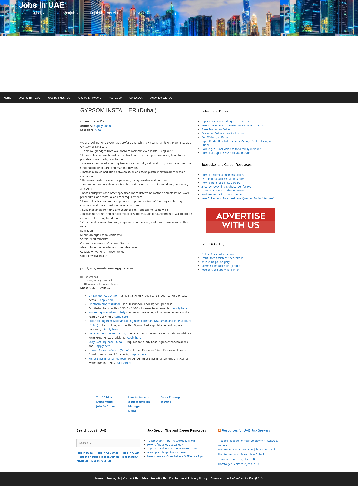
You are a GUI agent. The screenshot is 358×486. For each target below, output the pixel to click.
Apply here (107, 300)
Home (7, 97)
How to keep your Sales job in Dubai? (241, 454)
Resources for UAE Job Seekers (246, 430)
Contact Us (136, 97)
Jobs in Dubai (84, 452)
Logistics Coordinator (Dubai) (107, 333)
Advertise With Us (161, 97)
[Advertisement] (179, 64)
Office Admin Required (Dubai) (101, 284)
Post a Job (115, 97)
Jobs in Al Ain (130, 452)
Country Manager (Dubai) (98, 280)
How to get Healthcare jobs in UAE (239, 464)
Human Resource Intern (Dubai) (109, 350)
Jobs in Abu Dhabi (107, 452)
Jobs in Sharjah (88, 456)
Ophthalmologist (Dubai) (105, 304)
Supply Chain (102, 126)
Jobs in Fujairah (101, 460)
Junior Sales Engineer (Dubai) (107, 358)
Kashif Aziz (256, 478)
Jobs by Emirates (29, 97)
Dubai (97, 130)
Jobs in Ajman (110, 456)
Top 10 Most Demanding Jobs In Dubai (105, 401)
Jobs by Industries (59, 97)
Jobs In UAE (41, 5)
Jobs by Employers (89, 97)
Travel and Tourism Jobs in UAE (237, 459)
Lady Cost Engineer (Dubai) (106, 342)
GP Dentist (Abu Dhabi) (103, 295)
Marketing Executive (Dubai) (107, 312)
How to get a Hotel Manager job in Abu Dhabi (246, 449)
